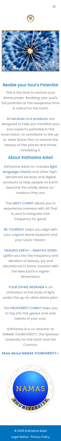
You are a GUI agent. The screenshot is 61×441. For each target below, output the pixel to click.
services (18, 118)
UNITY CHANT (23, 203)
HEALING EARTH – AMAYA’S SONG (30, 250)
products (40, 118)
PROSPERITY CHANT (25, 308)
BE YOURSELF (14, 229)
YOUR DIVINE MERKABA (26, 287)
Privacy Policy (40, 437)
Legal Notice (20, 437)
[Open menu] (54, 6)
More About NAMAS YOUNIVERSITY (30, 353)
